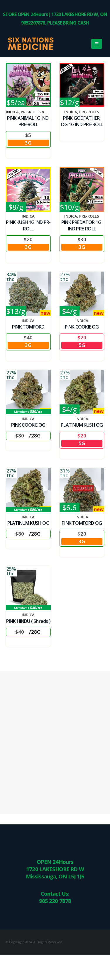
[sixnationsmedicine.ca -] (22, 43)
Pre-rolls (89, 111)
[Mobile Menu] (96, 44)
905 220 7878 (55, 900)
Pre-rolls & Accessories (45, 111)
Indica (12, 111)
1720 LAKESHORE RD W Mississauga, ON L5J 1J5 (55, 872)
